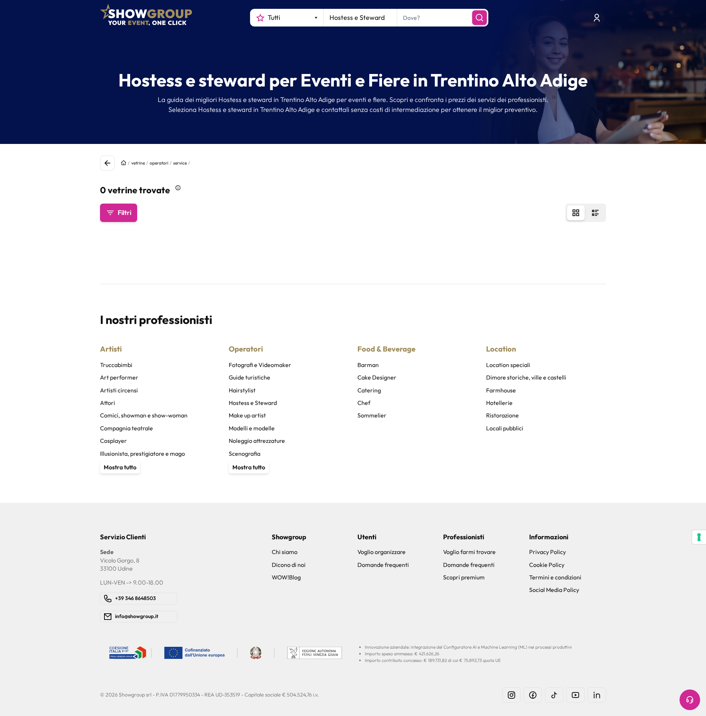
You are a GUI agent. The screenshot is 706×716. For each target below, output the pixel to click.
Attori (107, 402)
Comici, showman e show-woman (144, 415)
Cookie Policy (546, 564)
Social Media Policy (554, 589)
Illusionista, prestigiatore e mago (142, 453)
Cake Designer (376, 377)
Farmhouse (501, 390)
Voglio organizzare (381, 551)
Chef (363, 402)
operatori (159, 163)
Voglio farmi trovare (469, 551)
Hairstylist (242, 390)
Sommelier (371, 415)
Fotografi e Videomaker (260, 364)
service (180, 163)
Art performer (119, 377)
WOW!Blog (286, 577)
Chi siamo (284, 551)
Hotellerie (499, 402)
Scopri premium (464, 577)
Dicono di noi (289, 564)
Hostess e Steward (253, 402)
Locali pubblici (504, 428)
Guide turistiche (249, 377)
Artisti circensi (119, 390)
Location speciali (508, 364)
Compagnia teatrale (126, 428)
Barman (368, 364)
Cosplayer (113, 440)
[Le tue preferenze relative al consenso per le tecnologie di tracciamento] (699, 537)
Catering (369, 390)
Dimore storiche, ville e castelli (526, 377)
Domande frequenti (383, 564)
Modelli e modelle (252, 428)
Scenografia (244, 453)
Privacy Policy (547, 551)
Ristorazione (502, 415)
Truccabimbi (116, 364)
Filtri (124, 212)
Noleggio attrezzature (257, 440)
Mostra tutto (120, 467)
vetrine (138, 163)
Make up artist (247, 415)
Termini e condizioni (555, 577)
